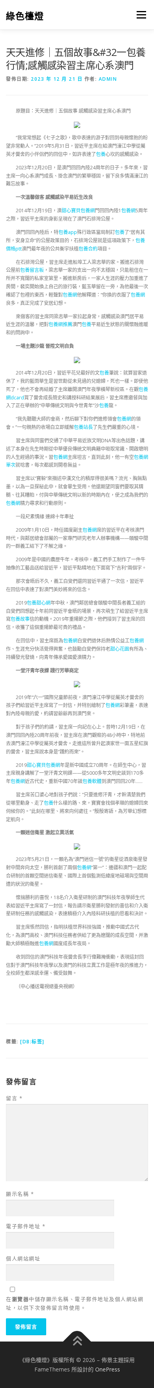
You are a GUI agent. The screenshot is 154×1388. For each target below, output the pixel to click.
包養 (100, 154)
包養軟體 (92, 781)
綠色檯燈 (25, 15)
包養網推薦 (60, 324)
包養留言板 (32, 270)
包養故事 (20, 619)
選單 (139, 14)
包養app (67, 232)
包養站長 (83, 427)
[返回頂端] (77, 1342)
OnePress (107, 1369)
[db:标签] (32, 1041)
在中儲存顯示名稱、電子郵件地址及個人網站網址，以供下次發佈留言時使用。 (74, 1303)
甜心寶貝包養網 (78, 210)
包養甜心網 (39, 602)
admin (108, 79)
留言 (14, 1098)
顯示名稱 (20, 1193)
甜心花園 (119, 649)
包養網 (128, 210)
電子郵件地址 (25, 1226)
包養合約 (88, 248)
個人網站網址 (23, 1258)
